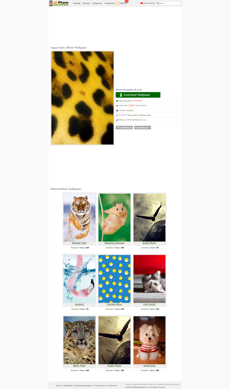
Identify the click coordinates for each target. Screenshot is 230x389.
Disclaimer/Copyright (82, 386)
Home (58, 386)
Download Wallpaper (137, 94)
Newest (86, 3)
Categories (97, 3)
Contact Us (112, 386)
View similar (132, 115)
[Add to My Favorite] (117, 101)
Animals (130, 110)
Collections (109, 3)
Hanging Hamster (114, 243)
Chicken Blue (114, 304)
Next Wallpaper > (142, 127)
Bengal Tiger (79, 243)
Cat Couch (149, 304)
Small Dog (149, 365)
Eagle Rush (149, 243)
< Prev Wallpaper (124, 127)
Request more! (145, 115)
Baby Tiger (79, 365)
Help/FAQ (67, 386)
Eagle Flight (114, 365)
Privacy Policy (99, 386)
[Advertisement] (116, 26)
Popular (77, 3)
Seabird (79, 304)
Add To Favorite (125, 101)
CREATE (123, 2)
